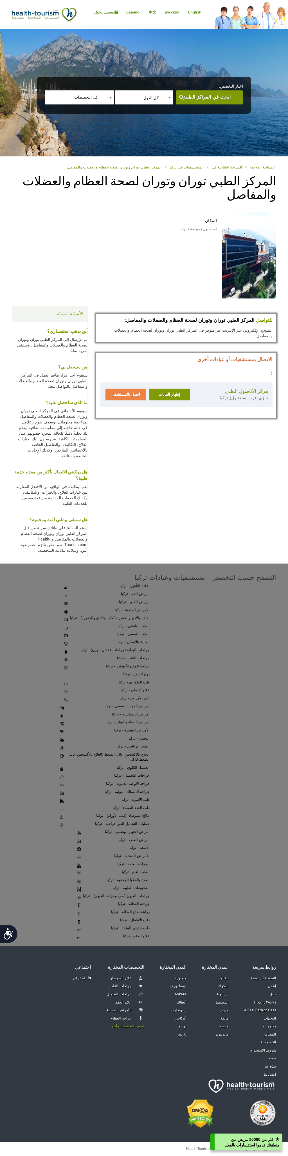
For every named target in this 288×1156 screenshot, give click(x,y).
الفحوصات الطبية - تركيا (131, 888)
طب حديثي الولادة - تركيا (130, 928)
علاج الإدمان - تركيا (135, 690)
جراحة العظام (121, 1018)
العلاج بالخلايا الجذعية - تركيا (128, 880)
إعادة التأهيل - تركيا (135, 586)
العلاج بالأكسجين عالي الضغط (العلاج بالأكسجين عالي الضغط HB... (109, 757)
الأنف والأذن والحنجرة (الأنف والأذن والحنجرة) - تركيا (110, 618)
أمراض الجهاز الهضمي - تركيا (127, 831)
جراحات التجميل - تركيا (132, 775)
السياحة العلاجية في (227, 167)
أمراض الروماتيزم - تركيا (131, 714)
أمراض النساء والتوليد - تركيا (127, 722)
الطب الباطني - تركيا (134, 626)
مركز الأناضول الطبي (246, 391)
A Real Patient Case (260, 1010)
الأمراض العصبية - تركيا (132, 730)
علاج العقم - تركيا (136, 936)
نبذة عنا (270, 1066)
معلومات (269, 1026)
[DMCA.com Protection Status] (200, 1113)
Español (133, 12)
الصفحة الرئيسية (263, 978)
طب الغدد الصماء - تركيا (131, 808)
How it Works (265, 1002)
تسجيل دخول (104, 12)
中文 (152, 12)
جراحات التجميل (119, 994)
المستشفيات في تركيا (187, 167)
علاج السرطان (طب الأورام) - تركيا (123, 815)
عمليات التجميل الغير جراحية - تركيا (122, 824)
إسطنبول (222, 1002)
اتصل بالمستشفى (125, 394)
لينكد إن (79, 978)
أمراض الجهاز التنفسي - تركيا (127, 706)
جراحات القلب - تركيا (133, 658)
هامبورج (180, 978)
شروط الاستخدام (263, 1050)
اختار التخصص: (231, 86)
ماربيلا (224, 1026)
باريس (181, 1034)
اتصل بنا (270, 1075)
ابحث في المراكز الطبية (207, 97)
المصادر (270, 1034)
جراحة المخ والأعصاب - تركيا (128, 666)
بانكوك (223, 986)
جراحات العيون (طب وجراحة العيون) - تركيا (116, 896)
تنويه (272, 1058)
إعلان (272, 986)
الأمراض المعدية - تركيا (132, 856)
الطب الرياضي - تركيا (133, 746)
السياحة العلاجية (262, 167)
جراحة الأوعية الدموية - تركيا (128, 783)
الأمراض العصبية (119, 1010)
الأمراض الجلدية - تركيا (132, 610)
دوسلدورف (178, 986)
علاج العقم (123, 1002)
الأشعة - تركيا (139, 847)
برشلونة (222, 994)
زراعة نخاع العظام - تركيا (130, 912)
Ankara (180, 994)
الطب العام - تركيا (136, 872)
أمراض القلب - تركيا (134, 840)
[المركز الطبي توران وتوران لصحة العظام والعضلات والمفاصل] (240, 254)
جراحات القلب (120, 986)
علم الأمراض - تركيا (135, 698)
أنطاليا (181, 1002)
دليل (272, 994)
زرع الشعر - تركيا (136, 674)
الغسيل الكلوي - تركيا (133, 767)
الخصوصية (268, 1042)
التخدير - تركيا (139, 738)
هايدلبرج (222, 1034)
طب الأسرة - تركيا (136, 799)
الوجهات (270, 1018)
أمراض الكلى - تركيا (134, 602)
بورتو (182, 1026)
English (194, 12)
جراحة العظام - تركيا (134, 904)
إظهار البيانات (169, 394)
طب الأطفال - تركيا (135, 920)
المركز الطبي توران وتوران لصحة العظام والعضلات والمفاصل (114, 167)
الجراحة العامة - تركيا (133, 864)
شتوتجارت (178, 1010)
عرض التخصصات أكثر (127, 1026)
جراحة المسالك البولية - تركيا (127, 792)
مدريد (224, 1010)
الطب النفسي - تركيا (133, 634)
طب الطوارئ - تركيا (134, 682)
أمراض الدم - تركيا (135, 594)
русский (172, 12)
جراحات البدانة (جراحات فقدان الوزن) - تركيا (115, 650)
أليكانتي (180, 1018)
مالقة (224, 1018)
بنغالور (224, 978)
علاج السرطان (120, 978)
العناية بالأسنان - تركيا (133, 642)
